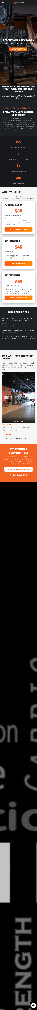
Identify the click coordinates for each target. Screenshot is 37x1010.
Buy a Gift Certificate (18, 298)
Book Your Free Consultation (19, 469)
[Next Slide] (31, 397)
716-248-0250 (18, 476)
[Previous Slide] (6, 397)
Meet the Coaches (16, 344)
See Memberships (18, 263)
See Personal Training (18, 229)
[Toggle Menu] (2, 2)
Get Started (17, 49)
